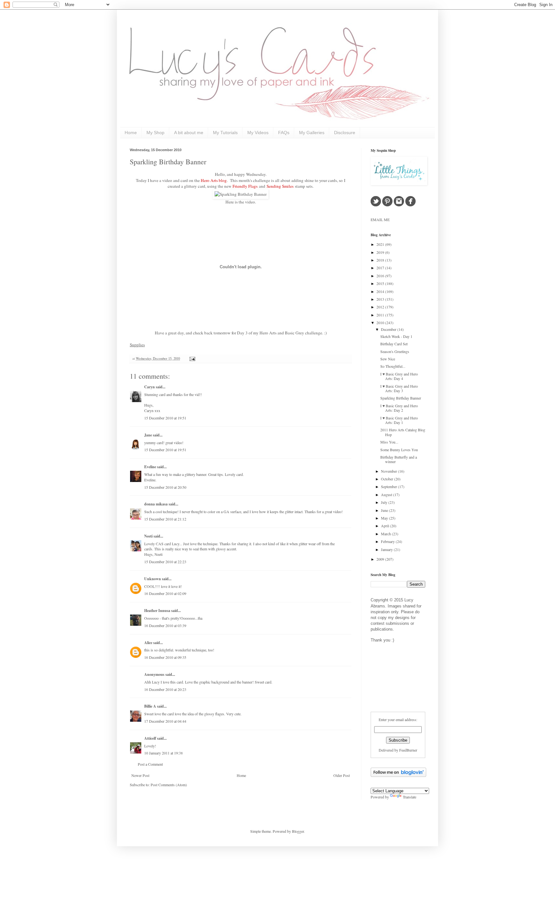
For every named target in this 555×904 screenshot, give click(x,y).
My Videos (258, 132)
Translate (409, 796)
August (387, 494)
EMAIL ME (380, 219)
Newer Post (140, 775)
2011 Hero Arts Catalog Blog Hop (402, 432)
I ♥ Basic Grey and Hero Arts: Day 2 (399, 408)
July (384, 502)
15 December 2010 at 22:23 (165, 561)
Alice (148, 642)
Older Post (341, 775)
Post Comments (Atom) (169, 784)
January (387, 549)
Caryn (149, 387)
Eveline (150, 466)
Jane (148, 435)
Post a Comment (150, 764)
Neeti (148, 536)
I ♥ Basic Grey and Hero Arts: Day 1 (399, 420)
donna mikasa (156, 504)
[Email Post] (191, 358)
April (385, 525)
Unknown (152, 578)
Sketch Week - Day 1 (396, 336)
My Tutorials (225, 132)
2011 (380, 314)
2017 (380, 267)
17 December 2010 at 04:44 (165, 721)
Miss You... (389, 441)
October (387, 478)
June (385, 510)
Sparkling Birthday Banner (168, 161)
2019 (380, 252)
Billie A (150, 706)
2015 (380, 283)
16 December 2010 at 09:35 (165, 657)
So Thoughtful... (392, 366)
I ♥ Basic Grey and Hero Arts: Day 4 (399, 376)
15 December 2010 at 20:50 (165, 487)
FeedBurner (408, 750)
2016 (380, 275)
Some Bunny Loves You (399, 449)
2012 (380, 306)
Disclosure (344, 132)
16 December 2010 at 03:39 (165, 625)
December (389, 329)
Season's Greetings (394, 351)
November (389, 471)
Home (131, 132)
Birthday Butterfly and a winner (398, 459)
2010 (380, 322)
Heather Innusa (157, 610)
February (388, 541)
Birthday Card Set (394, 343)
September (389, 486)
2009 (380, 559)
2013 (380, 299)
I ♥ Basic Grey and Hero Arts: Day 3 (399, 388)
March (386, 533)
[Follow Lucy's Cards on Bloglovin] (398, 775)
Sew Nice (387, 358)
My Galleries (311, 132)
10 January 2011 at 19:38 (163, 752)
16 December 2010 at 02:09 (165, 593)
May (385, 518)
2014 (380, 291)
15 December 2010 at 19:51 (165, 417)
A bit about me (188, 132)
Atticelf (150, 738)
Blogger (298, 831)
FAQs (283, 132)
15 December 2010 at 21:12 (165, 518)
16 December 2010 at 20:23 (165, 689)
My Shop (155, 132)
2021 (380, 244)
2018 (380, 260)
